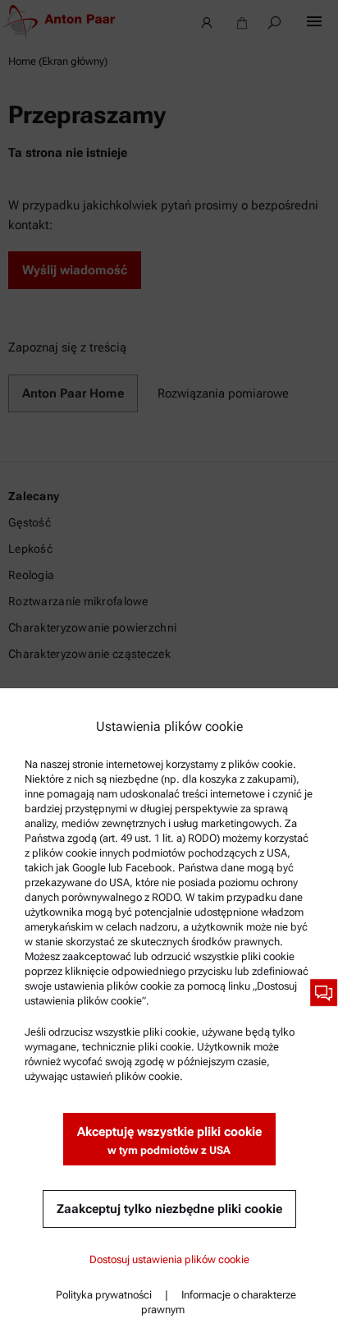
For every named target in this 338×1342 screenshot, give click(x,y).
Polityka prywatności (104, 1295)
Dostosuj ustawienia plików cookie (169, 1259)
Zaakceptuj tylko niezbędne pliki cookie (169, 1209)
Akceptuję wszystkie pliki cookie (169, 1140)
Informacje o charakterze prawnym (218, 1302)
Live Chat (323, 992)
